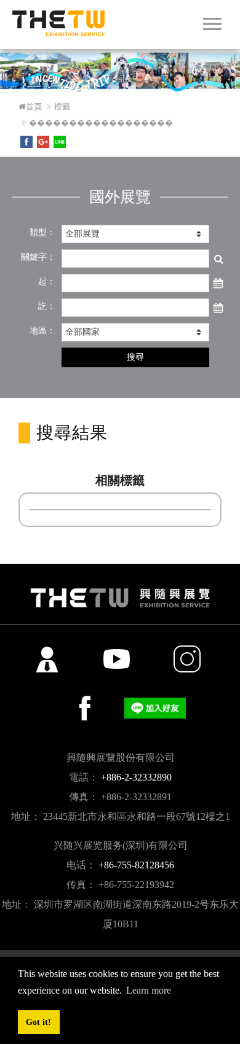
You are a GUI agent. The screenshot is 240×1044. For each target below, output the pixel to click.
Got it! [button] (38, 1022)
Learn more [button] (148, 990)
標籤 (62, 106)
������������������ (101, 122)
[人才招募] (47, 658)
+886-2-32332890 (136, 777)
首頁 (34, 106)
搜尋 (135, 357)
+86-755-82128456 (136, 865)
